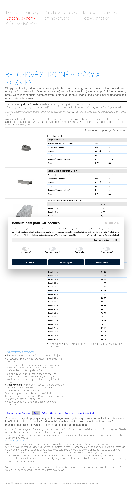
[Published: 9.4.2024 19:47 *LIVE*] (16, 483)
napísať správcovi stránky (48, 483)
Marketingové (106, 252)
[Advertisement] (66, 51)
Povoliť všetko (102, 262)
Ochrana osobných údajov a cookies (105, 240)
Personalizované (52, 252)
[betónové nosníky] (25, 213)
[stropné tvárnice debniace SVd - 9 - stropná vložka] (25, 182)
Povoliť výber (66, 262)
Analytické (79, 252)
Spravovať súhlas (93, 483)
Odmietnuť (30, 262)
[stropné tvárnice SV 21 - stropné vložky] (25, 148)
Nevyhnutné (25, 252)
